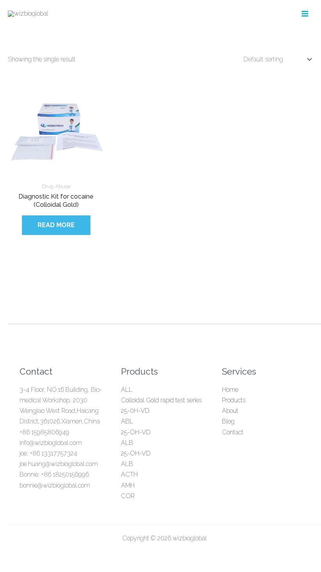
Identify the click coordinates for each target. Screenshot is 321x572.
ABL (127, 421)
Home (230, 389)
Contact (232, 432)
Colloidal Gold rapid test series (161, 400)
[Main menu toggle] (305, 13)
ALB (127, 442)
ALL (126, 389)
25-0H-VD (135, 410)
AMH (128, 485)
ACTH (129, 474)
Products (233, 400)
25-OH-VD (136, 432)
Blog (228, 421)
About (230, 410)
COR (128, 496)
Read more (56, 225)
